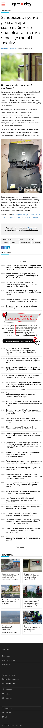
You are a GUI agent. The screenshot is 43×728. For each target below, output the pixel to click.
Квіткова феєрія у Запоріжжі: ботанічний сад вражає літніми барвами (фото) (23, 492)
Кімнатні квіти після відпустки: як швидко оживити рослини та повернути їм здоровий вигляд (23, 360)
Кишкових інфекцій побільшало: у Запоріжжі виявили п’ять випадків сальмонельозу (23, 376)
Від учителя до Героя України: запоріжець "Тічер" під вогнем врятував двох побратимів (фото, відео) (23, 412)
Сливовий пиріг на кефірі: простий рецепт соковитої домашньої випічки (22, 307)
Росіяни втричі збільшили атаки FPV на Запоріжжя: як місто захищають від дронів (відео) (23, 435)
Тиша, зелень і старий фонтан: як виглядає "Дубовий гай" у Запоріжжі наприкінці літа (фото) (23, 369)
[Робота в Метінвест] (21, 328)
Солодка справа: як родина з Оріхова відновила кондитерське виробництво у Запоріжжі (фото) (22, 275)
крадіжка (19, 239)
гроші (5, 242)
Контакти (6, 664)
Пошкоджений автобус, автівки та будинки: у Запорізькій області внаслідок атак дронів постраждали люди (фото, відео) (23, 521)
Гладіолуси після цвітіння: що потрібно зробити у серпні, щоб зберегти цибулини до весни (23, 420)
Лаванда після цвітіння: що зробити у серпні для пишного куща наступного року (23, 514)
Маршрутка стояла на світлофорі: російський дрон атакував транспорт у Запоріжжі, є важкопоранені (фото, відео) (23, 395)
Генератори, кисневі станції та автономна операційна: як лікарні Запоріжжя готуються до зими (23, 539)
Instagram (8, 698)
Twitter (7, 694)
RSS (6, 717)
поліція (36, 242)
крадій (30, 239)
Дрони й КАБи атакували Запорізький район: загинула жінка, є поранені (23, 507)
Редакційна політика (10, 679)
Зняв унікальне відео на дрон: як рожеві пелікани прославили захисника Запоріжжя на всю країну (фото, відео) (24, 476)
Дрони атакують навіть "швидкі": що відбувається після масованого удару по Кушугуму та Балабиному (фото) (21, 284)
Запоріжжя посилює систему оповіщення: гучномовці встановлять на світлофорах (22, 300)
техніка (14, 242)
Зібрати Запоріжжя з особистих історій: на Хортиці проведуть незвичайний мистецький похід (24, 403)
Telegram (31, 228)
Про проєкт (6, 656)
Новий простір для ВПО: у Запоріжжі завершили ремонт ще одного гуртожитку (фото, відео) (22, 500)
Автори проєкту (8, 675)
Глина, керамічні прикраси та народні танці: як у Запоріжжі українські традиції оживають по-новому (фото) (24, 267)
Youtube (8, 713)
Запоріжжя (6, 11)
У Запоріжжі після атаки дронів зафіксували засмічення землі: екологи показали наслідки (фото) (23, 292)
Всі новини (21, 548)
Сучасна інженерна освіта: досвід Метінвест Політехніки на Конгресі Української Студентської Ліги (23, 530)
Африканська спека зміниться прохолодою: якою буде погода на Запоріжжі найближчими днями (23, 454)
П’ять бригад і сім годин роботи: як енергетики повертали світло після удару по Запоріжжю (24, 462)
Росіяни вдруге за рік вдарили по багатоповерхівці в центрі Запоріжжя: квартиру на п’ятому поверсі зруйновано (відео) (21, 351)
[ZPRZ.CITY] (21, 4)
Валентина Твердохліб (8, 48)
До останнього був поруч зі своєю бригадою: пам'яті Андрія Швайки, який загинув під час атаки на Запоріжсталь (24, 384)
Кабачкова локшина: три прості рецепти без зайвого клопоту (23, 469)
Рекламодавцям (8, 660)
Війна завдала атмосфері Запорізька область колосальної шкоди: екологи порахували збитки (23, 485)
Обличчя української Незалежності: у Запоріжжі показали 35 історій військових (22, 428)
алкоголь (25, 242)
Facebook (8, 690)
